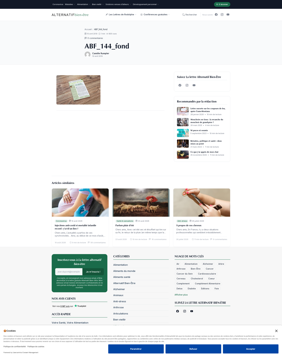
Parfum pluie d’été (124, 225)
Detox (179, 288)
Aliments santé (121, 277)
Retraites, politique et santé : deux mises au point (206, 142)
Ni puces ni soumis (199, 130)
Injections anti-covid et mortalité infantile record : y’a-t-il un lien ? (75, 227)
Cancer (210, 268)
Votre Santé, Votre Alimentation (70, 322)
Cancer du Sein (185, 273)
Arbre (221, 264)
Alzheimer (119, 289)
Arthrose (118, 307)
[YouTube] (228, 14)
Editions (205, 288)
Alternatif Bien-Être (124, 283)
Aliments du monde (124, 271)
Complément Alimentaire (207, 283)
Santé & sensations (125, 221)
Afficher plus (181, 294)
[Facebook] (216, 14)
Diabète (192, 288)
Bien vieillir (119, 319)
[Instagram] (222, 14)
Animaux (118, 295)
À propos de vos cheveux (188, 225)
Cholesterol (197, 278)
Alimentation (120, 264)
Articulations (120, 313)
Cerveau (181, 278)
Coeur (211, 278)
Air (178, 264)
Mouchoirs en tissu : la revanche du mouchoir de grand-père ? (206, 121)
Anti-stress (182, 221)
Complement (183, 283)
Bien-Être (195, 268)
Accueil (88, 29)
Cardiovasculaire (207, 273)
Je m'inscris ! (93, 271)
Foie (217, 288)
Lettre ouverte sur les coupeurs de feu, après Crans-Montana (207, 110)
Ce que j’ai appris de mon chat (204, 151)
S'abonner (223, 4)
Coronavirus (61, 221)
